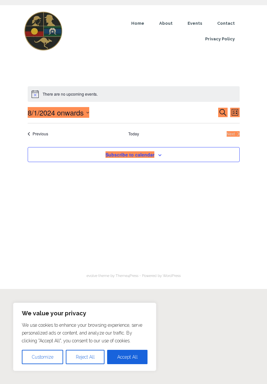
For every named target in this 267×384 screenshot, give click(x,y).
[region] (84, 337)
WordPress (172, 275)
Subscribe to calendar (129, 154)
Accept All (127, 357)
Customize (42, 357)
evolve (92, 275)
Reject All (85, 357)
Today (133, 133)
